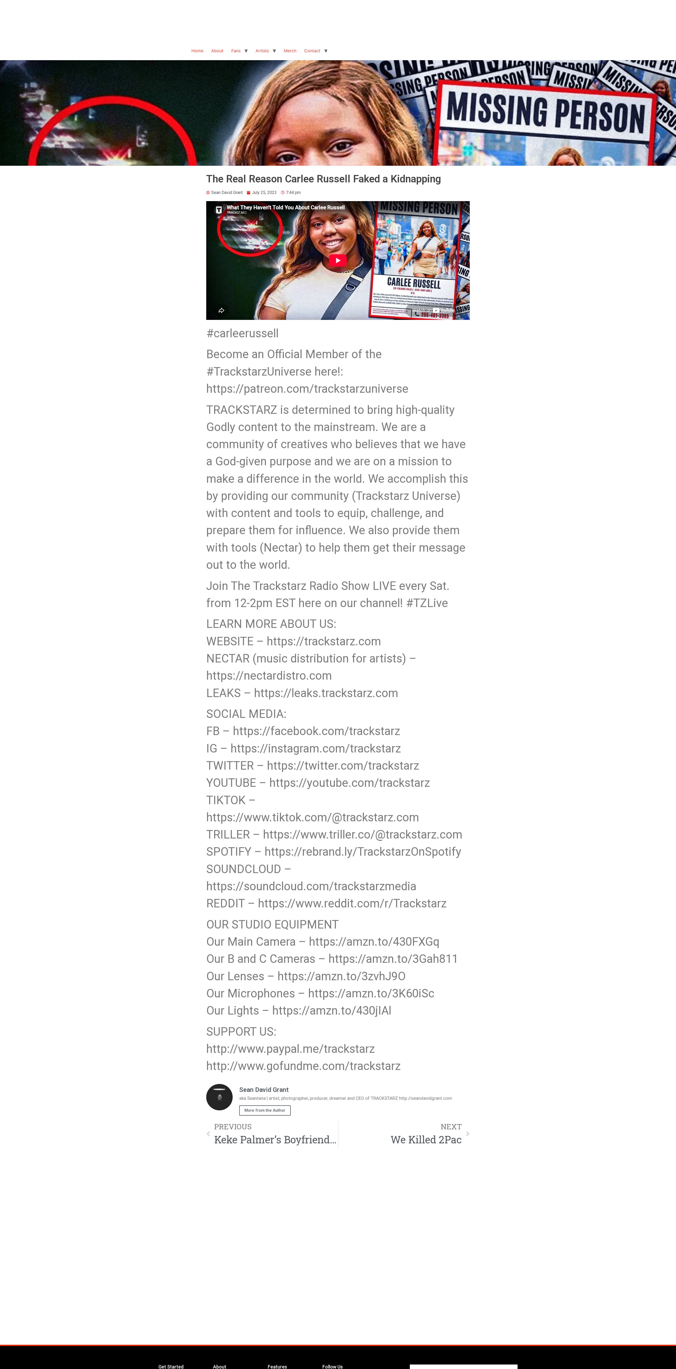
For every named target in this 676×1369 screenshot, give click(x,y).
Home (197, 50)
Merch (290, 50)
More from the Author (265, 1110)
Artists (262, 50)
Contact (312, 50)
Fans (236, 50)
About (217, 50)
